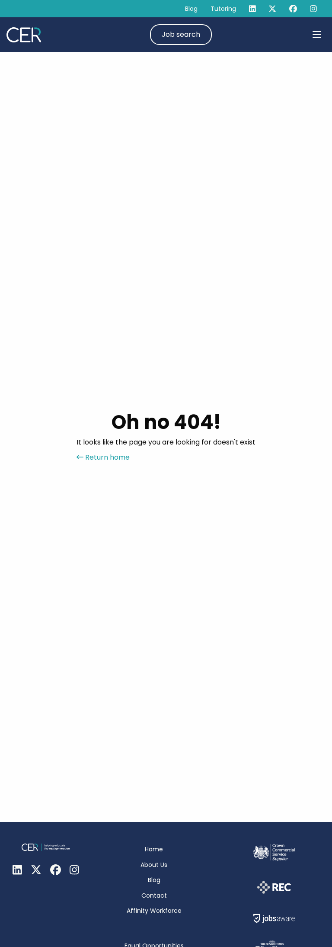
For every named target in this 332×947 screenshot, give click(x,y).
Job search (181, 34)
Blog (191, 8)
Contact (154, 895)
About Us (153, 864)
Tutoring (223, 8)
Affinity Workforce (154, 910)
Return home (106, 457)
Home (154, 849)
